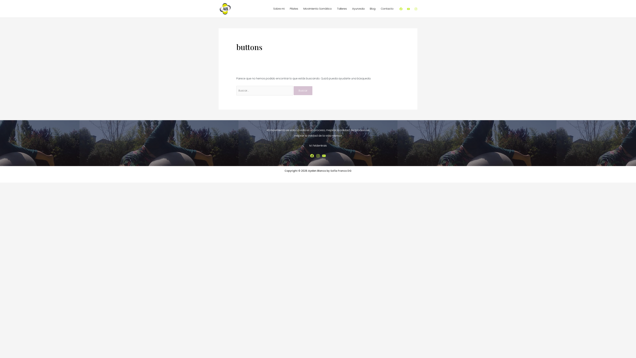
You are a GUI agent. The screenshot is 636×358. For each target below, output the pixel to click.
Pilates (294, 9)
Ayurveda (358, 9)
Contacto (387, 9)
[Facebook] (400, 8)
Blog (372, 9)
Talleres (342, 9)
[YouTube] (408, 8)
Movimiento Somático (317, 9)
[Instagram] (415, 8)
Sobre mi (279, 9)
